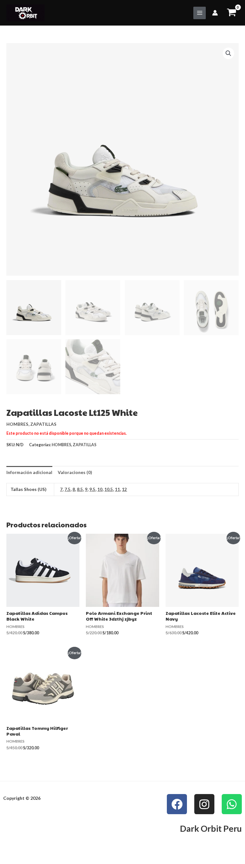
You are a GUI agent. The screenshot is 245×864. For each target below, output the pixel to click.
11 (117, 489)
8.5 (80, 489)
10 (99, 489)
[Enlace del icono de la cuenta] (215, 13)
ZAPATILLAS (43, 424)
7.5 (67, 489)
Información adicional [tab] (29, 472)
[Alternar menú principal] (199, 13)
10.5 (108, 489)
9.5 (92, 489)
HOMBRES (17, 424)
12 (124, 489)
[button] (228, 53)
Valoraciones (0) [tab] (75, 472)
